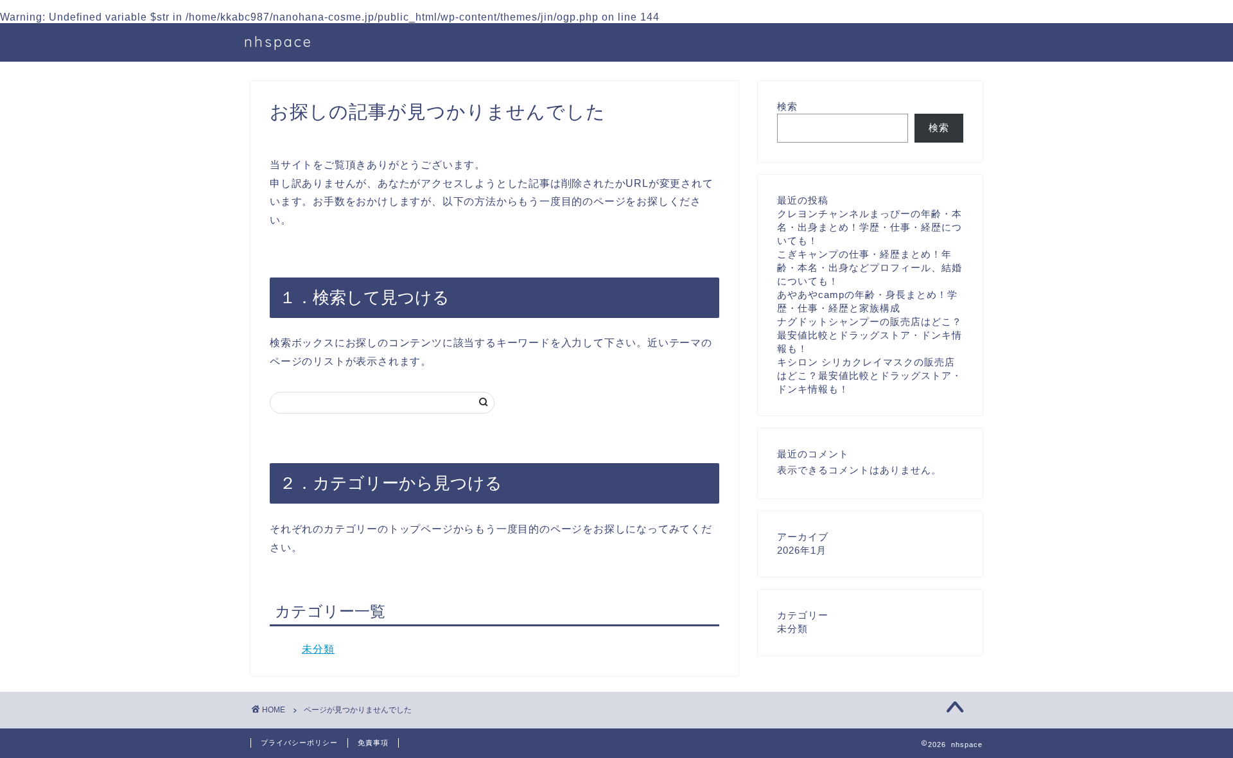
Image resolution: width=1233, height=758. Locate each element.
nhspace (278, 41)
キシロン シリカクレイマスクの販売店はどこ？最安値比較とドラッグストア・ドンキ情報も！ (869, 375)
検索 (787, 106)
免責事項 (373, 742)
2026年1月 (801, 550)
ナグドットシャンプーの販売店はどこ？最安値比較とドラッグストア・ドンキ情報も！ (869, 335)
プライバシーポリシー (299, 742)
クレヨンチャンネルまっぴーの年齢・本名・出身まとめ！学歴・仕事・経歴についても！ (869, 227)
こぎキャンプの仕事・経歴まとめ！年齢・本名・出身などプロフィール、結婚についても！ (869, 267)
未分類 (318, 649)
